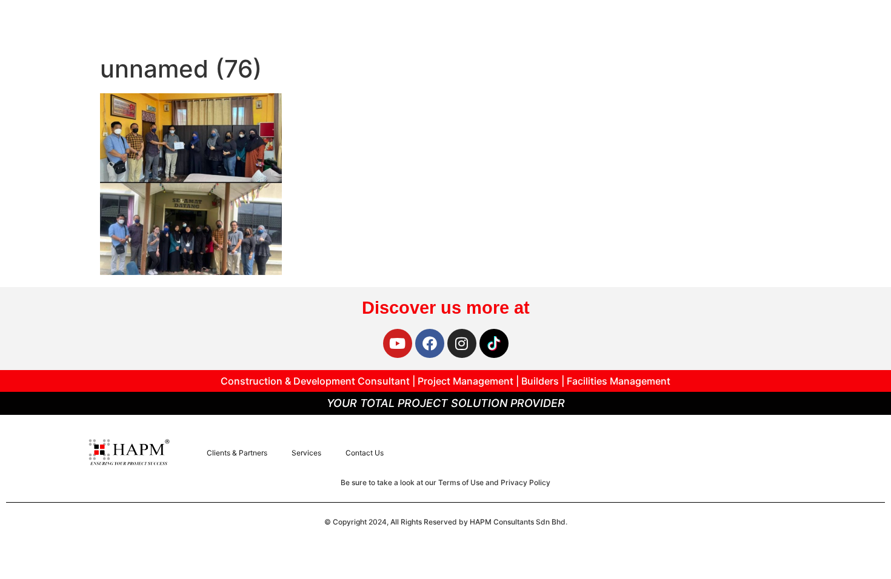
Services (306, 452)
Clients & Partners (237, 452)
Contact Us (364, 452)
